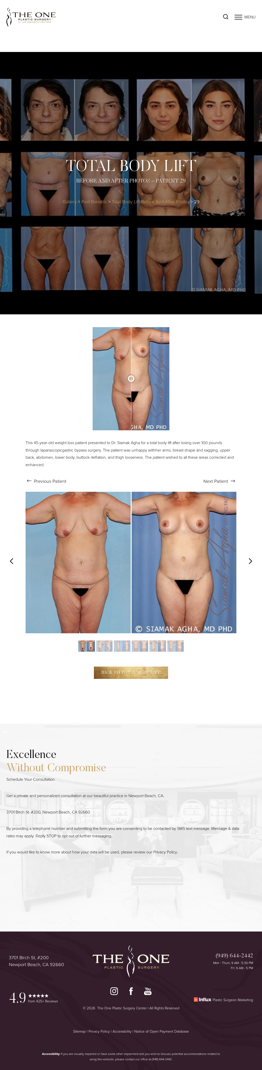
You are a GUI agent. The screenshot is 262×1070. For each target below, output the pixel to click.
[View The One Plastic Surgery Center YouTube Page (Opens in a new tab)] (148, 992)
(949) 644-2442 (162, 1059)
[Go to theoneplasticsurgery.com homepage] (47, 17)
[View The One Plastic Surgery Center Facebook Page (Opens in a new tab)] (131, 992)
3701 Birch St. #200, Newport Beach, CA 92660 (48, 812)
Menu (250, 17)
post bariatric (94, 201)
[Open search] (226, 17)
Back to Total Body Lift (131, 673)
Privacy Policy (165, 852)
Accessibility (122, 1031)
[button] (238, 17)
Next (215, 481)
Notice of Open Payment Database (161, 1031)
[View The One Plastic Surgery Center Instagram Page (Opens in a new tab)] (114, 992)
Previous (49, 481)
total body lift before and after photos (151, 201)
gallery (70, 201)
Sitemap (79, 1031)
